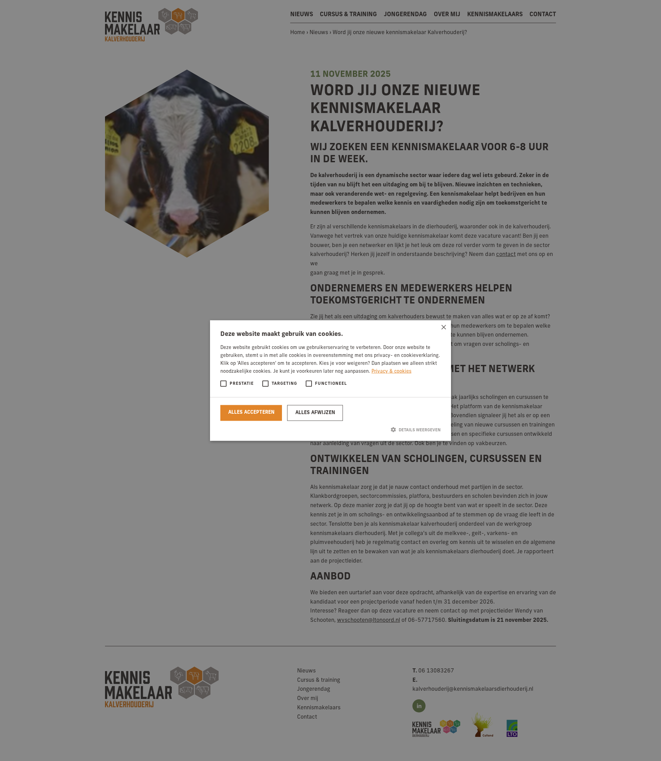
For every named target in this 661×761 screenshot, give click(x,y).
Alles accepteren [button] (251, 412)
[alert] (330, 380)
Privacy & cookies (391, 371)
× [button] (443, 327)
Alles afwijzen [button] (315, 412)
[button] (330, 429)
